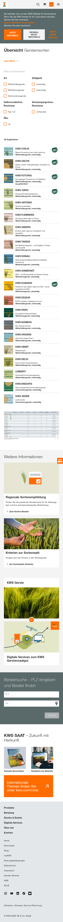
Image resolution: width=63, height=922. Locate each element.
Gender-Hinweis (11, 875)
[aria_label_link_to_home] (4, 4)
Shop (6, 850)
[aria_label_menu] (58, 4)
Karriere (8, 832)
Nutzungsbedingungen (14, 860)
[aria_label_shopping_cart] (44, 4)
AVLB (6, 885)
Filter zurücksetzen (14, 71)
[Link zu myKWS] (51, 4)
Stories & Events (13, 817)
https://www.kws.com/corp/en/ (19, 22)
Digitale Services (13, 822)
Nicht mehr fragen (53, 34)
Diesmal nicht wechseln (34, 34)
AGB (6, 880)
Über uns (9, 827)
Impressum (9, 870)
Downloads (9, 845)
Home (7, 840)
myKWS (7, 855)
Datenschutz (10, 865)
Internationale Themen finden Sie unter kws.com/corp (22, 786)
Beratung (9, 812)
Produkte (9, 807)
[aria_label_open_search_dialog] (38, 4)
